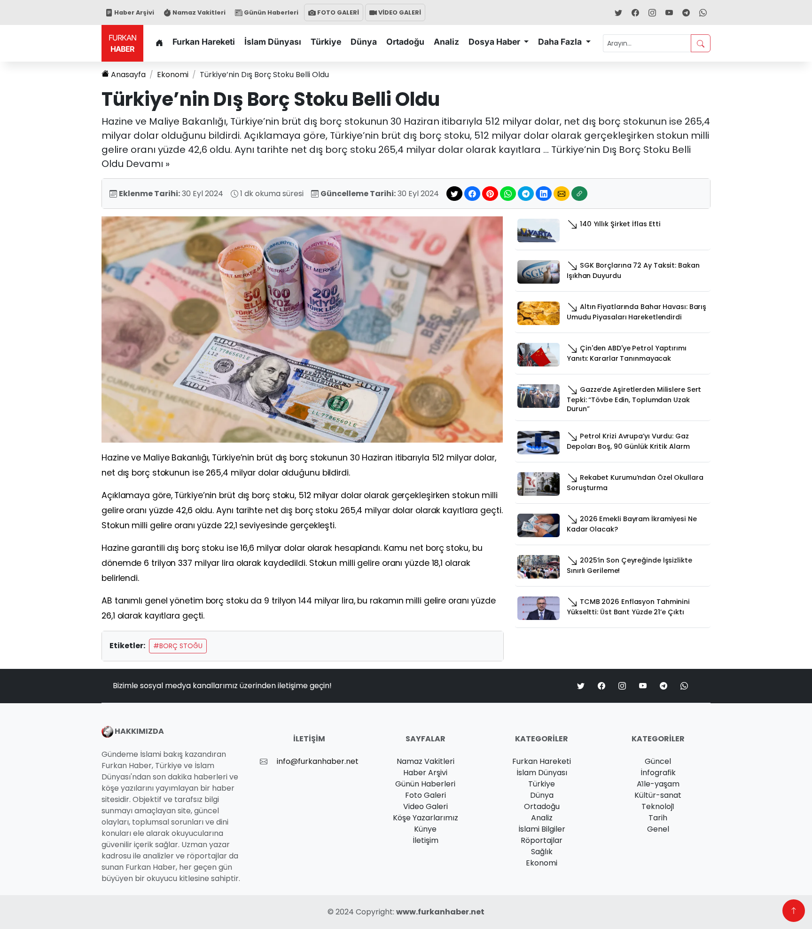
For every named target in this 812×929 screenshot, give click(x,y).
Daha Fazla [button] (561, 42)
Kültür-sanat (657, 795)
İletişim (425, 840)
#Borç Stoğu (178, 646)
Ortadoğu (405, 42)
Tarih (657, 817)
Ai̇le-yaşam (658, 783)
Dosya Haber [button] (495, 42)
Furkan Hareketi (203, 42)
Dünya (364, 42)
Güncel (658, 761)
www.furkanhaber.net (440, 911)
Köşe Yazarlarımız (425, 817)
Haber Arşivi (133, 12)
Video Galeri (425, 806)
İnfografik (658, 772)
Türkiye (326, 42)
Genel (658, 829)
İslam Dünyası (272, 42)
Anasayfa (128, 74)
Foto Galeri (425, 795)
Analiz (446, 42)
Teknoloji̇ (657, 806)
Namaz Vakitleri (198, 12)
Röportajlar (541, 840)
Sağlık (542, 851)
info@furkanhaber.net (318, 761)
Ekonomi (172, 74)
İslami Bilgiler (541, 829)
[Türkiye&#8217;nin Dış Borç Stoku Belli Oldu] (302, 329)
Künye (425, 829)
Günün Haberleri (270, 12)
